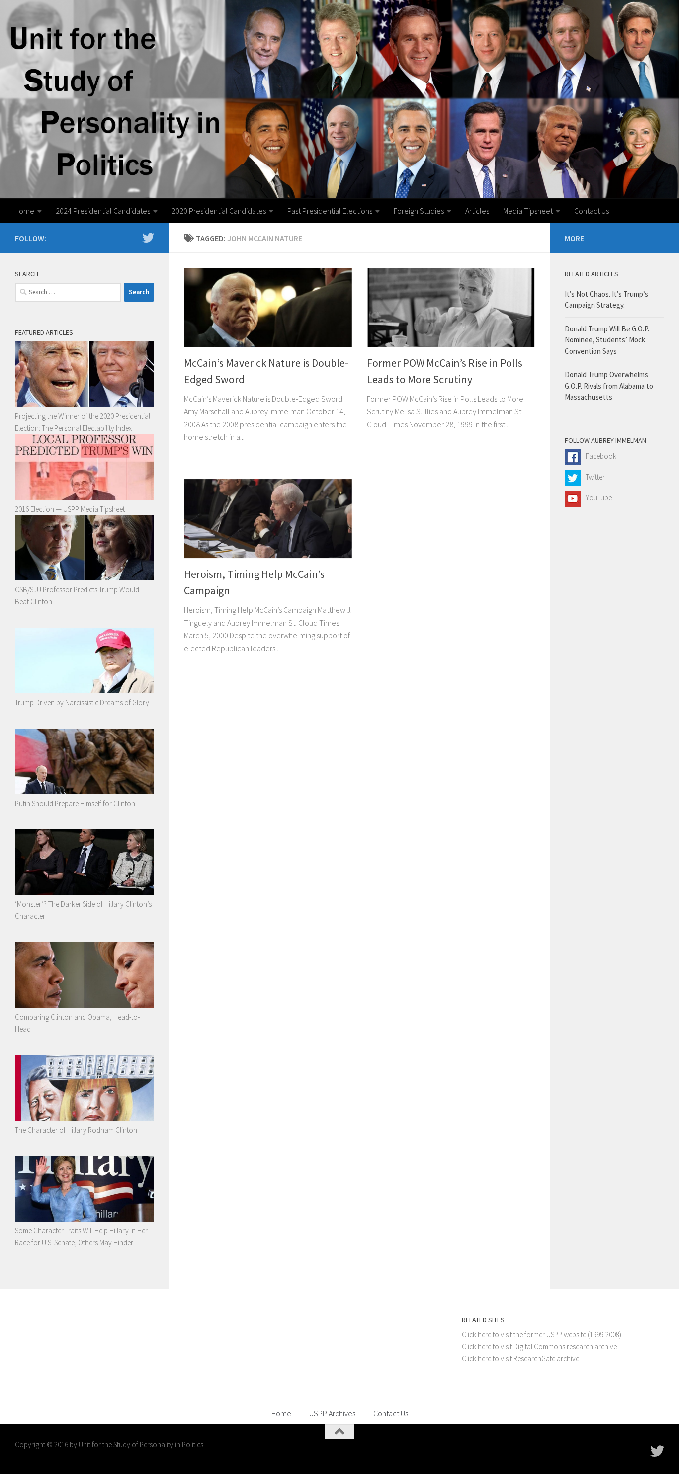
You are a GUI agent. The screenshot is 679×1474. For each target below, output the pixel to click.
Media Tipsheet (528, 211)
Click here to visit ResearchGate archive (520, 1358)
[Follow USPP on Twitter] (148, 238)
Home (24, 211)
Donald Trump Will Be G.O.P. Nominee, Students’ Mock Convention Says (607, 340)
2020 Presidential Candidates (218, 211)
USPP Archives (332, 1413)
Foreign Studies (419, 211)
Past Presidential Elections (329, 211)
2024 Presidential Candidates (103, 211)
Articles (477, 211)
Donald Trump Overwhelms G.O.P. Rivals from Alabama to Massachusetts (609, 386)
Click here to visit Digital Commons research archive (539, 1346)
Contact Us (591, 211)
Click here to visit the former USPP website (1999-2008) (541, 1334)
